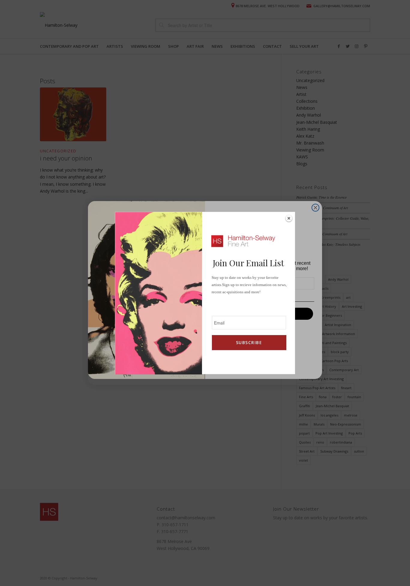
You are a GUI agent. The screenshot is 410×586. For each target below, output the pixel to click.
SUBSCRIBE (249, 342)
